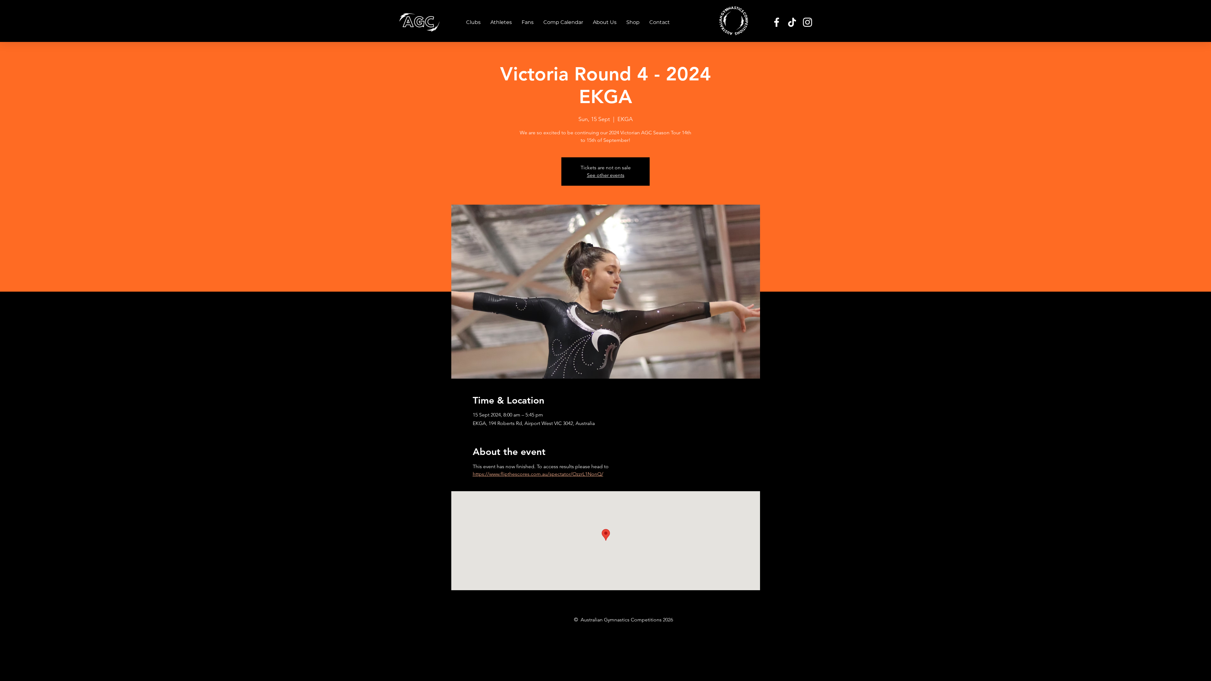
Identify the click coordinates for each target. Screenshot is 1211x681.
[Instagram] (807, 22)
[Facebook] (776, 22)
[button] (473, 22)
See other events (605, 175)
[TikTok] (792, 22)
